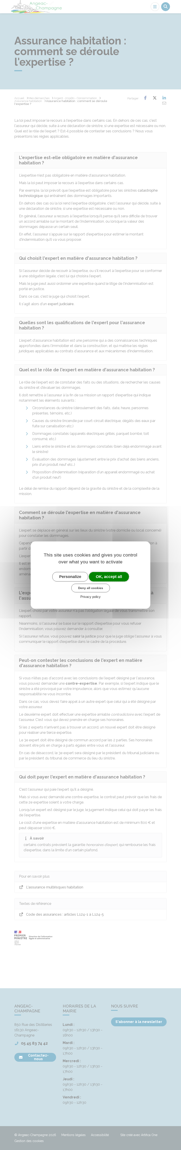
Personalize (70, 576)
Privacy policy (90, 597)
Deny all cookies (90, 588)
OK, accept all (109, 576)
